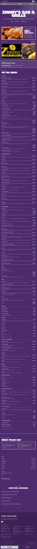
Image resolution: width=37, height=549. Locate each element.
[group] (18, 51)
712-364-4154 (17, 21)
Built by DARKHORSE (31, 542)
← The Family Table (4, 1)
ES (3, 521)
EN (33, 1)
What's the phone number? (7, 497)
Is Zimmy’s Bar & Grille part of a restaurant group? (11, 503)
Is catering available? (6, 500)
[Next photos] (34, 42)
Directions (27, 547)
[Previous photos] (32, 42)
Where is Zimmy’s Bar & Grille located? (9, 494)
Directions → (4, 474)
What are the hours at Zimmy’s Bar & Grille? (10, 491)
